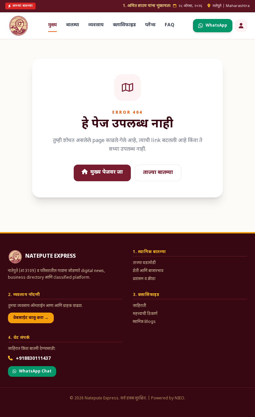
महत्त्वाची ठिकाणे (145, 314)
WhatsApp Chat (35, 371)
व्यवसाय (96, 25)
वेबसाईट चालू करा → (30, 318)
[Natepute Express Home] (18, 25)
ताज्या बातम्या (158, 172)
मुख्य (52, 25)
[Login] (241, 26)
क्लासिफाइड (124, 25)
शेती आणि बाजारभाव (148, 271)
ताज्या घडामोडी (144, 263)
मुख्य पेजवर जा (106, 172)
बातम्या (72, 25)
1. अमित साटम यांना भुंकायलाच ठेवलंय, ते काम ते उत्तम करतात (169, 6)
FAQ (169, 25)
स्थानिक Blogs (144, 322)
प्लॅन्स (150, 25)
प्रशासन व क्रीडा (144, 279)
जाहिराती (139, 306)
